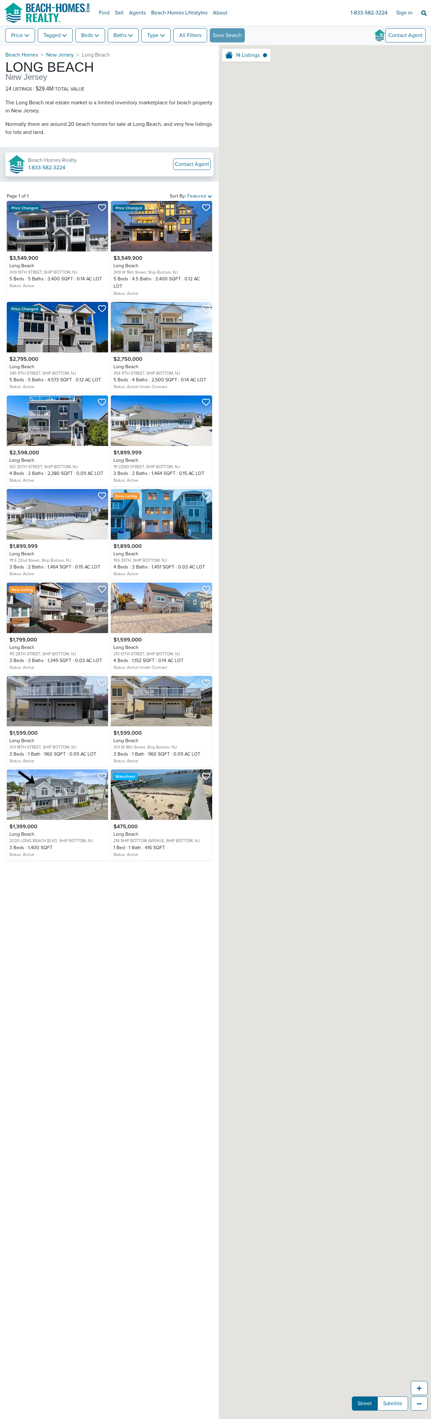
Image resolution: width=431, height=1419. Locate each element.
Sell (119, 12)
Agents (137, 12)
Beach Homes (21, 54)
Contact (405, 35)
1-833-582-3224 (369, 12)
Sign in (404, 12)
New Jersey (60, 54)
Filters (190, 35)
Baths (120, 35)
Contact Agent (192, 164)
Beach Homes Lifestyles (179, 12)
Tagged (52, 35)
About (220, 12)
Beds (87, 35)
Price (17, 35)
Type (153, 35)
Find (104, 12)
